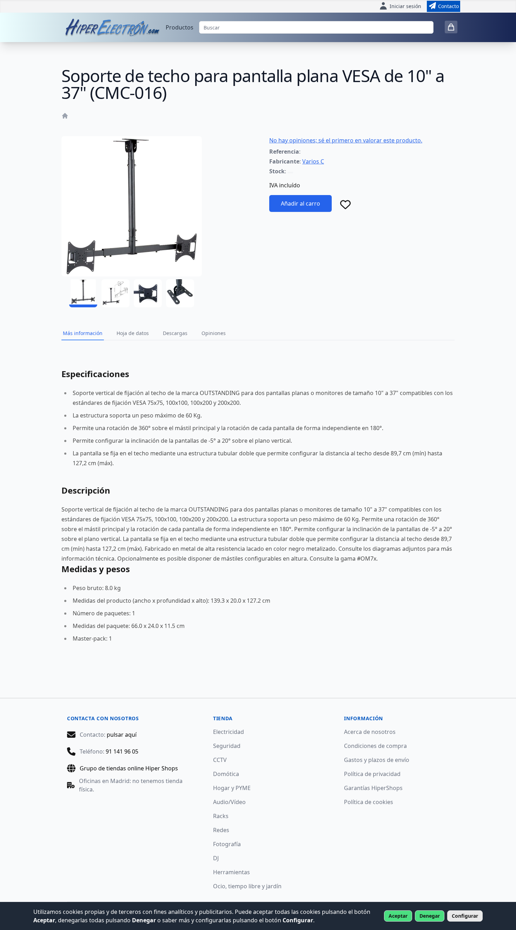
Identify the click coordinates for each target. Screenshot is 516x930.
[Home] (64, 115)
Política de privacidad (372, 774)
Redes (221, 830)
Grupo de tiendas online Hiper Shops (129, 768)
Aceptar (398, 915)
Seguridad (226, 746)
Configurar (465, 915)
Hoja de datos (133, 333)
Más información (82, 333)
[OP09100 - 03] (148, 293)
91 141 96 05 (122, 751)
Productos (179, 27)
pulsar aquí (122, 734)
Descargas (175, 333)
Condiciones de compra (375, 746)
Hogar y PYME (232, 788)
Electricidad (228, 732)
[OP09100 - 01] (83, 293)
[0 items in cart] (451, 27)
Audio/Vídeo (229, 802)
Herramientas (231, 872)
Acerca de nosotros (370, 732)
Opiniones (213, 333)
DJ (216, 858)
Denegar (429, 915)
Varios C (313, 161)
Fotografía (227, 844)
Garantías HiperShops (373, 788)
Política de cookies (368, 802)
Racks (221, 816)
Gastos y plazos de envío (376, 760)
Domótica (226, 774)
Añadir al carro (300, 203)
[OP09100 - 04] (180, 293)
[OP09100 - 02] (115, 293)
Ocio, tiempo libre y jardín (247, 886)
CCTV (220, 760)
